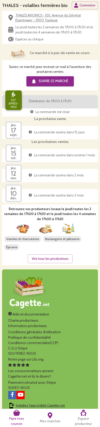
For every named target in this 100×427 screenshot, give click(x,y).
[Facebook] (12, 395)
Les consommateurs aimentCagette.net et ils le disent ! (30, 374)
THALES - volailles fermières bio (35, 5)
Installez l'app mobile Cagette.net (40, 405)
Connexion (87, 5)
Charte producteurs (23, 320)
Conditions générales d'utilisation (34, 332)
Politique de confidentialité (29, 337)
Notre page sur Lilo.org (25, 359)
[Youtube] (20, 395)
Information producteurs (27, 325)
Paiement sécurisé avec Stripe (32, 382)
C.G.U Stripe (17, 348)
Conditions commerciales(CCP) (33, 342)
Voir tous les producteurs (50, 259)
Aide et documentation (30, 314)
